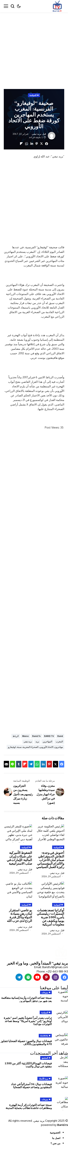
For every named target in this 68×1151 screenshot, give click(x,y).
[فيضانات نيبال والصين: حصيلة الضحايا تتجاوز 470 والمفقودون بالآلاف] (61, 1039)
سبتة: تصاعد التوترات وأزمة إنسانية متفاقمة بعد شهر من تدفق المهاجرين (26, 999)
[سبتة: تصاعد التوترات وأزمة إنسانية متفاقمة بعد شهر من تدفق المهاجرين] (61, 996)
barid (60, 736)
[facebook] (64, 977)
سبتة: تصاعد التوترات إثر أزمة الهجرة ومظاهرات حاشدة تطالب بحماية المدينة (29, 1106)
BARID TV (49, 736)
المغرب (59, 741)
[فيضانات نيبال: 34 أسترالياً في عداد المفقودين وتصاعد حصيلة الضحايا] (61, 1082)
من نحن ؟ (55, 1143)
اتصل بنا (56, 1137)
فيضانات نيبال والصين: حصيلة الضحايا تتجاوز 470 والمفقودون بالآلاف (26, 1042)
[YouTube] (37, 977)
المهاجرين (47, 741)
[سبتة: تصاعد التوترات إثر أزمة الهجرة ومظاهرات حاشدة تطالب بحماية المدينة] (61, 1103)
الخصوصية (55, 1132)
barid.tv (36, 736)
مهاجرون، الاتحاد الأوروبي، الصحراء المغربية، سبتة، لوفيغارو (35, 747)
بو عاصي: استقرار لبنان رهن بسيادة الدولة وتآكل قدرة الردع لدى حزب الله (19, 915)
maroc (25, 736)
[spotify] (28, 977)
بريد (37, 741)
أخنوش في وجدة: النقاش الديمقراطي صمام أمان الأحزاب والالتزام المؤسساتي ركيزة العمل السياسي (50, 860)
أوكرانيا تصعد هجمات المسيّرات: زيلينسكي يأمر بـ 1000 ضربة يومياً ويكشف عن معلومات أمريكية (50, 917)
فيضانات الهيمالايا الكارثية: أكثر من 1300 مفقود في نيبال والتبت (28, 1064)
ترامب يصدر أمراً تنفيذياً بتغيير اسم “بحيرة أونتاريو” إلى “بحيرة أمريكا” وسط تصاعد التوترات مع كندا (28, 1021)
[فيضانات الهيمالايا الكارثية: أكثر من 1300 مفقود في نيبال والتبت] (61, 1062)
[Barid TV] (61, 953)
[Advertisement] (34, 48)
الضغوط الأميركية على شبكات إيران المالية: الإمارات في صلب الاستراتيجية (19, 858)
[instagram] (55, 977)
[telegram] (19, 977)
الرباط (16, 736)
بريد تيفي (36, 133)
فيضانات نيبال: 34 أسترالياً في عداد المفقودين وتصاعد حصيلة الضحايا (31, 1085)
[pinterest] (46, 977)
